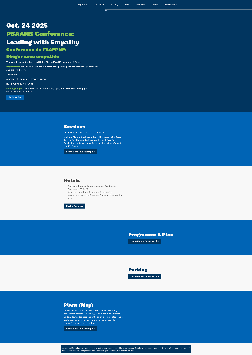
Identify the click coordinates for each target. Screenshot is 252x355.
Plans (126, 4)
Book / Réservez (74, 206)
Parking (114, 4)
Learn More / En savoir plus (80, 152)
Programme (83, 4)
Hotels (155, 4)
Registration (170, 4)
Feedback (140, 4)
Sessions (99, 4)
